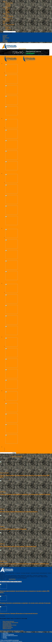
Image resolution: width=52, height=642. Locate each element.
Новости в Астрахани (8, 627)
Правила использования (8, 634)
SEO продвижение (14, 640)
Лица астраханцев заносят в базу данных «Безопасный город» (19, 139)
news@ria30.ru (12, 579)
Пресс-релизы (6, 37)
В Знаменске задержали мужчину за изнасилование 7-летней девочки (21, 304)
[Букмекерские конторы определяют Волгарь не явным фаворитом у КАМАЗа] (11, 346)
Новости (5, 1)
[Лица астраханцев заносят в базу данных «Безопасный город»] (11, 138)
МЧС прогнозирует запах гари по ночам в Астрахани (17, 160)
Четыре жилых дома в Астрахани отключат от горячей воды (19, 171)
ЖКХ (6, 10)
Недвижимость (8, 18)
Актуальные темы (7, 623)
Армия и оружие (9, 16)
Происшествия (6, 20)
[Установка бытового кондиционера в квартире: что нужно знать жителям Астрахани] (10, 490)
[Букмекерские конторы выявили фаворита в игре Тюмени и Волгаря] (11, 377)
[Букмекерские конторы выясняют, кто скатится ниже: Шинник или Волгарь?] (11, 388)
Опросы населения (7, 626)
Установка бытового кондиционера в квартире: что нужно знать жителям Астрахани (25, 494)
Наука (6, 28)
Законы (7, 14)
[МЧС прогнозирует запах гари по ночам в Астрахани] (11, 159)
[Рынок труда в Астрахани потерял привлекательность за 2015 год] (11, 269)
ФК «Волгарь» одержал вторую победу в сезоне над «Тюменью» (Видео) (22, 368)
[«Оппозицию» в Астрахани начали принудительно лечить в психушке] (11, 203)
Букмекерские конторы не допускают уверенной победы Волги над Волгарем (23, 358)
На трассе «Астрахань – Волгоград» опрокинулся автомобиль (19, 105)
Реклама (7, 19)
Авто (4, 23)
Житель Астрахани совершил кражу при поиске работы (18, 325)
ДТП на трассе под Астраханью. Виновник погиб (17, 116)
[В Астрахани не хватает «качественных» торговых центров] (11, 279)
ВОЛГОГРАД (3, 630)
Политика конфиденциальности (10, 635)
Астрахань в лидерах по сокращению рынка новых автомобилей (20, 434)
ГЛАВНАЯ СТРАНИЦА (16, 456)
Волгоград (7, 4)
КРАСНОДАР (10, 630)
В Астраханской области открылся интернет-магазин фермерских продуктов (23, 259)
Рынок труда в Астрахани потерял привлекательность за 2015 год (20, 270)
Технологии (8, 29)
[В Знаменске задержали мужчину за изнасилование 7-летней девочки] (11, 303)
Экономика (5, 17)
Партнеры (5, 40)
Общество (5, 7)
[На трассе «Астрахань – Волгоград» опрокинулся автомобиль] (11, 104)
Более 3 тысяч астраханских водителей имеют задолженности (19, 413)
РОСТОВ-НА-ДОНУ (18, 630)
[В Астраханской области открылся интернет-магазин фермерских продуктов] (11, 258)
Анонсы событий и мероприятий (10, 622)
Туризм (7, 11)
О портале (5, 35)
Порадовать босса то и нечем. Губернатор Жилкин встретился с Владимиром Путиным (25, 215)
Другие (4, 25)
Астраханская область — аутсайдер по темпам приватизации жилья (21, 95)
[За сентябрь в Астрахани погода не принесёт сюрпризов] (11, 148)
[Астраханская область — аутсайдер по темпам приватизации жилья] (11, 93)
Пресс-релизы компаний (8, 621)
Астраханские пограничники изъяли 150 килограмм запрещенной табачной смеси (24, 84)
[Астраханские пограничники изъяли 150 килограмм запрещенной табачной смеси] (11, 83)
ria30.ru (1, 479)
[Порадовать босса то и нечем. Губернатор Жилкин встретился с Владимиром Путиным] (11, 214)
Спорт (4, 22)
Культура (7, 26)
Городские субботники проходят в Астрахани (16, 74)
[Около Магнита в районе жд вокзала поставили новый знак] (11, 443)
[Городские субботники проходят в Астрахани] (11, 72)
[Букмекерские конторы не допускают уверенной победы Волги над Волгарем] (11, 356)
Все (6, 117)
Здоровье (7, 12)
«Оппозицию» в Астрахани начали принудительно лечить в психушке (21, 204)
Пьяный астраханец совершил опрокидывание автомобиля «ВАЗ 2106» (22, 314)
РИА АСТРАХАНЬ (5, 640)
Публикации (3, 491)
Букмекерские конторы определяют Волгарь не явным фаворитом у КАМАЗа (23, 347)
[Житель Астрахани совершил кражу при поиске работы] (11, 324)
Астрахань (7, 5)
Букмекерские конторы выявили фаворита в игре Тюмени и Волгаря (21, 379)
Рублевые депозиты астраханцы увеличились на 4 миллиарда (19, 238)
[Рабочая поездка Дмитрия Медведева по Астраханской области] (11, 182)
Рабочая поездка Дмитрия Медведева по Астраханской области (20, 183)
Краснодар (7, 6)
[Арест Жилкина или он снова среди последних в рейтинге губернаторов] (11, 193)
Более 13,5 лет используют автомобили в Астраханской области (20, 423)
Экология (7, 8)
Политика (5, 13)
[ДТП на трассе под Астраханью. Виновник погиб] (11, 114)
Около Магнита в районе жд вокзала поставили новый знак (19, 444)
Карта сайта (5, 633)
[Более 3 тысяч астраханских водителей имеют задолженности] (11, 411)
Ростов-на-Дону (9, 2)
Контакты (5, 41)
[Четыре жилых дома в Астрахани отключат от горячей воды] (11, 169)
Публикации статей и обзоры (9, 624)
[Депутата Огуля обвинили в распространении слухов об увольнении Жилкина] (11, 224)
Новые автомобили (9, 24)
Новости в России (7, 628)
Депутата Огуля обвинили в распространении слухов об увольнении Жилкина (23, 225)
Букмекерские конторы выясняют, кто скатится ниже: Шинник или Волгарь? (23, 389)
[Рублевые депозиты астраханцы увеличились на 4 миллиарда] (11, 237)
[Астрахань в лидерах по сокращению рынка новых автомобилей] (11, 432)
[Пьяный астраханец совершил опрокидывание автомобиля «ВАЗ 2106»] (11, 313)
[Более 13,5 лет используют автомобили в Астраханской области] (11, 422)
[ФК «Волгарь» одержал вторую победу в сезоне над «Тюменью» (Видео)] (11, 367)
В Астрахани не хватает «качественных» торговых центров (19, 280)
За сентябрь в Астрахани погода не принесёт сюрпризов (18, 150)
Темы (4, 38)
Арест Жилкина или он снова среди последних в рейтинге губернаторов (22, 194)
